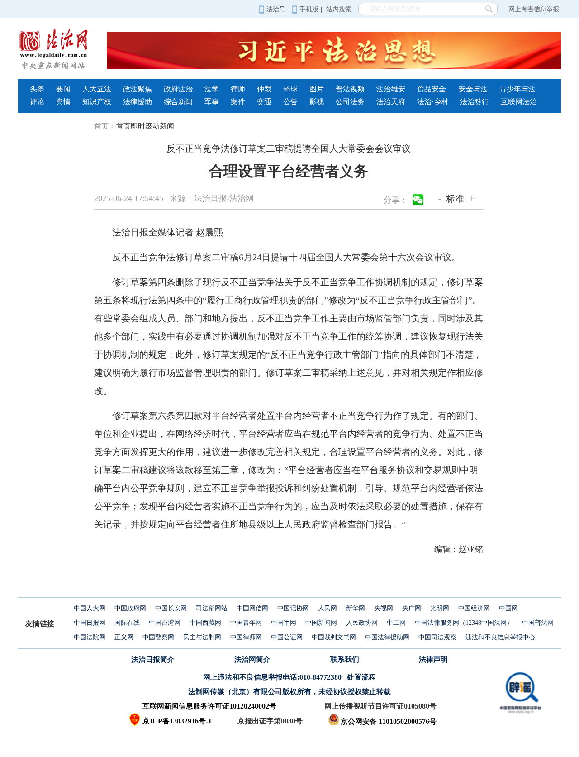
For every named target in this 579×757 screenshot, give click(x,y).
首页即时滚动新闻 (145, 126)
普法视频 (350, 89)
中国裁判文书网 (334, 637)
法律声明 (433, 659)
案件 (238, 101)
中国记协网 (293, 608)
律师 (238, 89)
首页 (104, 126)
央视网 (383, 608)
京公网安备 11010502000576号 (389, 721)
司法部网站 (212, 608)
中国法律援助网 (387, 637)
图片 (316, 89)
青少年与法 (517, 89)
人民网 (327, 608)
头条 (37, 89)
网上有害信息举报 (533, 9)
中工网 (396, 622)
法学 (211, 89)
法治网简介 (252, 659)
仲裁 (264, 89)
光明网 (439, 608)
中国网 (508, 608)
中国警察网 (158, 637)
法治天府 (390, 101)
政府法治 (178, 89)
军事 (211, 101)
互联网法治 (519, 101)
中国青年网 (246, 622)
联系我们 (344, 659)
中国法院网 (89, 637)
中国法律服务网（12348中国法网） (464, 622)
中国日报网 (89, 622)
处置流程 (361, 677)
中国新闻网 (321, 622)
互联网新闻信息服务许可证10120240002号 (209, 706)
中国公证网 (287, 637)
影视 (316, 101)
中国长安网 (171, 608)
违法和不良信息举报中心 (500, 637)
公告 (290, 101)
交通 (264, 101)
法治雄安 (390, 89)
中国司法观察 (437, 637)
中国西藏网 (205, 622)
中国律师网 (246, 637)
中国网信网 (252, 608)
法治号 (275, 9)
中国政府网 (130, 608)
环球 (290, 89)
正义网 (123, 637)
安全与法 (473, 89)
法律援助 (137, 101)
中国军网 (283, 622)
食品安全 (431, 89)
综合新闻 (178, 101)
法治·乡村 (432, 101)
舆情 (63, 101)
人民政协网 (362, 622)
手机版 (308, 9)
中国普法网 (538, 622)
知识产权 (96, 101)
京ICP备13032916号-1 (177, 721)
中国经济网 (474, 608)
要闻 (63, 89)
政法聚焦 (137, 89)
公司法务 (350, 101)
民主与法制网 (202, 637)
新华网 (355, 608)
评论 (37, 101)
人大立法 (96, 89)
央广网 (411, 608)
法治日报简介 (153, 659)
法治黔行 (474, 101)
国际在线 (127, 622)
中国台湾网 (164, 622)
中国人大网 (89, 608)
